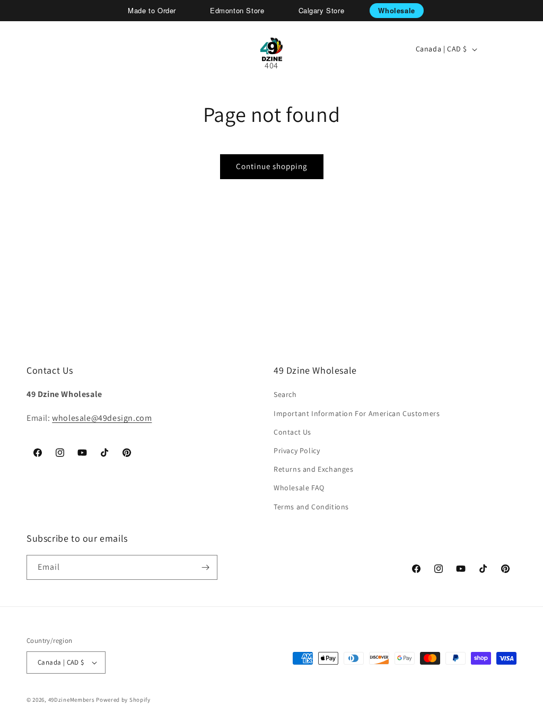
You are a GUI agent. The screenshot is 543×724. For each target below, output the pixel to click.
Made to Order (152, 10)
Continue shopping (272, 166)
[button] (45, 49)
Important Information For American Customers (357, 413)
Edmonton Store (237, 10)
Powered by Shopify (123, 699)
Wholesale (396, 10)
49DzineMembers (71, 699)
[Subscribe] (205, 567)
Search (285, 394)
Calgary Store (322, 10)
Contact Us (292, 432)
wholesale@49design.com (102, 417)
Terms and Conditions (311, 506)
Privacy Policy (297, 450)
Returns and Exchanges (314, 469)
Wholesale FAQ (299, 487)
